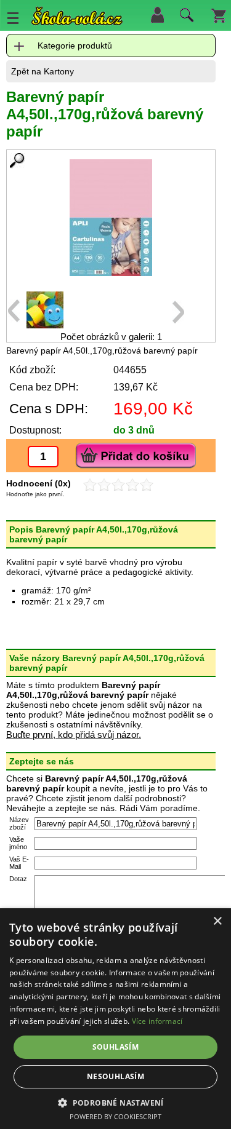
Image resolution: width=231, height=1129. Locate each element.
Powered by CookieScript (115, 1116)
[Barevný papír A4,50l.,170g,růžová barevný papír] (111, 217)
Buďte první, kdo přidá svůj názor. (73, 734)
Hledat (184, 18)
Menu (13, 18)
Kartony (59, 71)
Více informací (157, 1021)
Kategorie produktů (75, 45)
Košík (218, 15)
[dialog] (115, 1018)
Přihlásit (157, 15)
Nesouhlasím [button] (115, 1076)
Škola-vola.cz (77, 18)
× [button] (217, 921)
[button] (115, 1102)
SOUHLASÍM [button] (115, 1047)
